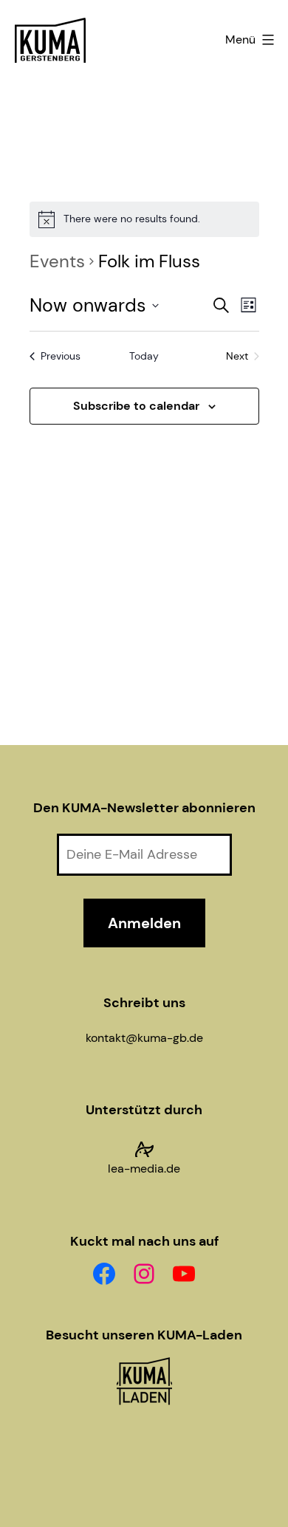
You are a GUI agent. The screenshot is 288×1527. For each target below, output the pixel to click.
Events (57, 261)
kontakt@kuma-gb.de (144, 1038)
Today (144, 356)
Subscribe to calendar (136, 406)
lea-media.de (144, 1168)
